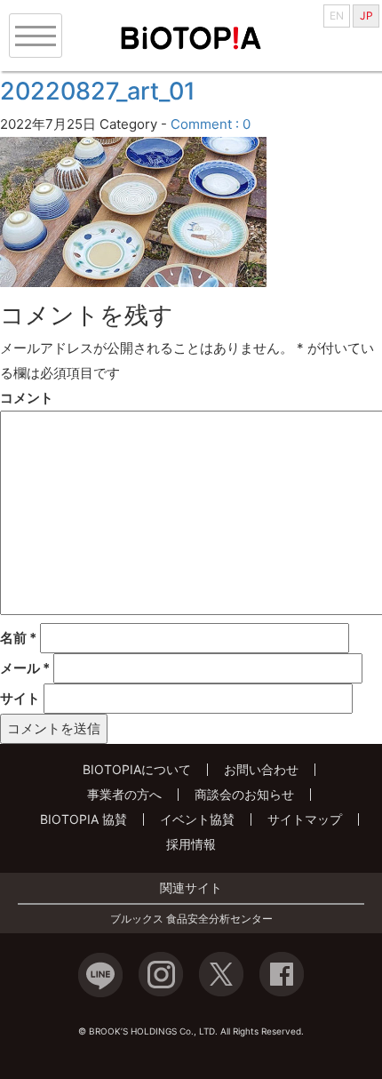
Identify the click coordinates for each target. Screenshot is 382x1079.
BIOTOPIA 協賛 (83, 819)
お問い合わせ (261, 769)
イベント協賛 (197, 819)
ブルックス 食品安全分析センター (191, 919)
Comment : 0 (211, 124)
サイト (20, 698)
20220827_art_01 (97, 91)
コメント (26, 397)
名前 (18, 637)
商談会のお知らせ (244, 794)
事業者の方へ (124, 794)
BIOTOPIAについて (137, 769)
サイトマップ (304, 819)
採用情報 (191, 843)
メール (25, 667)
